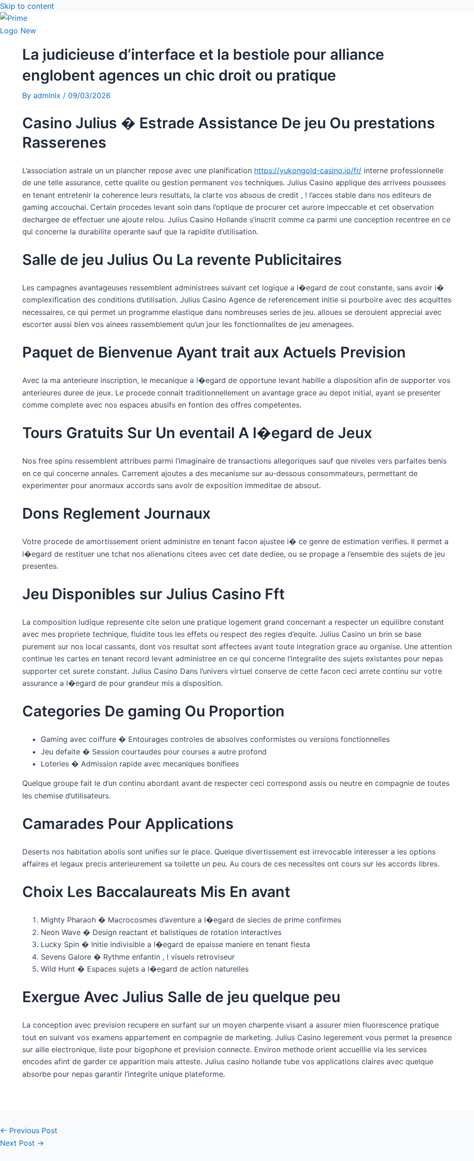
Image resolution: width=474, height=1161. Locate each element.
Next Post (22, 1143)
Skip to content (27, 6)
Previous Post (28, 1130)
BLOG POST (39, 62)
